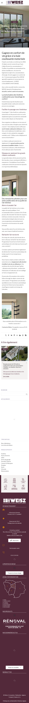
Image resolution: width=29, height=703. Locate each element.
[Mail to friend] (17, 335)
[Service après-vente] (3, 545)
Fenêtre (14, 22)
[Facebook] (8, 335)
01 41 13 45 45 (14, 555)
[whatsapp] (22, 335)
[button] (2, 362)
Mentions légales (21, 701)
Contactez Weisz (7, 327)
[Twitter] (6, 335)
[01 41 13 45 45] (3, 552)
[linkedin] (20, 335)
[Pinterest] (14, 335)
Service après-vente (14, 548)
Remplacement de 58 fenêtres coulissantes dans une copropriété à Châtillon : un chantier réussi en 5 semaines (13, 366)
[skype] (25, 335)
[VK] (11, 335)
